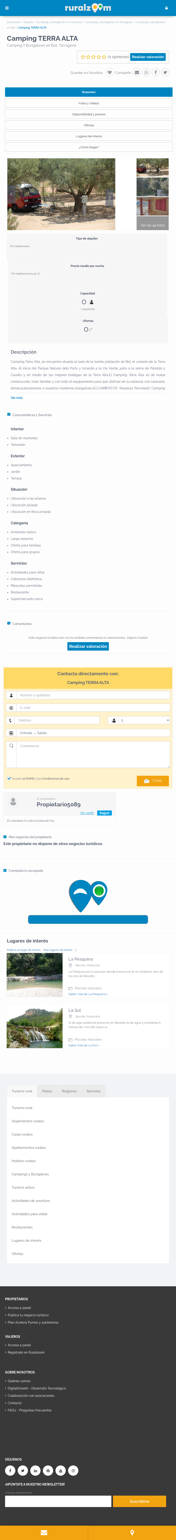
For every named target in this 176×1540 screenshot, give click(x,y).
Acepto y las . (41, 778)
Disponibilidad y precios (88, 114)
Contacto (15, 1403)
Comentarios (22, 624)
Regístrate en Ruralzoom (26, 1352)
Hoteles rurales (24, 1161)
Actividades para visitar (29, 1214)
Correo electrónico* (19, 1492)
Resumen (89, 92)
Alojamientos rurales (28, 1121)
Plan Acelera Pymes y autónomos (33, 1322)
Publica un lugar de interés (24, 950)
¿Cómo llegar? (89, 147)
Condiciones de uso (55, 778)
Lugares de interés (89, 136)
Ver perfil (87, 813)
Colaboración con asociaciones (31, 1395)
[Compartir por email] (137, 72)
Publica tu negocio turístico (28, 1315)
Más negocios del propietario (30, 837)
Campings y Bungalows (30, 1174)
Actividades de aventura (31, 1201)
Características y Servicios (32, 415)
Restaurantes (22, 1227)
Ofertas (89, 125)
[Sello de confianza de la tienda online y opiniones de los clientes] (22, 1425)
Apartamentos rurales (29, 1148)
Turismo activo (23, 1187)
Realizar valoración (148, 57)
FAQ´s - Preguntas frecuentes (30, 1410)
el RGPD (28, 778)
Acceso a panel (19, 1308)
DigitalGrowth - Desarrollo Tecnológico (37, 1388)
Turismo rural (22, 1108)
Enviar (157, 780)
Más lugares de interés (58, 950)
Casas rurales (22, 1134)
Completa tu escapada (26, 870)
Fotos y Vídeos (89, 103)
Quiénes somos (19, 1381)
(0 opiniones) (118, 57)
